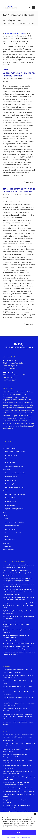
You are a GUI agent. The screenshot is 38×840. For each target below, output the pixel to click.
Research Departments (10, 448)
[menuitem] (28, 7)
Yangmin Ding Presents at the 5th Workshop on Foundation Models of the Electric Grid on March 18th (17, 716)
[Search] (28, 7)
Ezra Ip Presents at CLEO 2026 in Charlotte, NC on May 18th (18, 699)
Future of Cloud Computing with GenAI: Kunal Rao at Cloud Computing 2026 (18, 704)
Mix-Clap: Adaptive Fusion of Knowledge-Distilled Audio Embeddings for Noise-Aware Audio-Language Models (19, 605)
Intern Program (10, 540)
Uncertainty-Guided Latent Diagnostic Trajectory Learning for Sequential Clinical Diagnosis (17, 648)
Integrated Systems (11, 455)
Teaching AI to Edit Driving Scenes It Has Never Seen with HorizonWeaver (19, 745)
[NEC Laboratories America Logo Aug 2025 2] (16, 7)
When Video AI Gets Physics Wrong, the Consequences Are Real (15, 756)
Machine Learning (10, 459)
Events (5, 515)
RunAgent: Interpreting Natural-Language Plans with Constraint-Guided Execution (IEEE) (19, 585)
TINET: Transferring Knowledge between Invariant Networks (19, 190)
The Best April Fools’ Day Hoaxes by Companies (17, 811)
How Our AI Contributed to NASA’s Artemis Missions (18, 791)
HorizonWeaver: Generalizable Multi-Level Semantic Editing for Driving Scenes (19, 653)
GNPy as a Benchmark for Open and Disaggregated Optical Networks (18, 617)
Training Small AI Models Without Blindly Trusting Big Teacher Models (19, 778)
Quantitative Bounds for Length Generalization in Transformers (18, 631)
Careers (5, 536)
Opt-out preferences (13, 837)
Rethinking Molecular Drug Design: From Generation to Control (19, 795)
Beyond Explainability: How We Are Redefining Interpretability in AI (17, 807)
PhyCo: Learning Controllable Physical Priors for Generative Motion (17, 612)
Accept (19, 832)
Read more (29, 182)
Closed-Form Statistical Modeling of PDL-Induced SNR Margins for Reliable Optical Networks (17, 580)
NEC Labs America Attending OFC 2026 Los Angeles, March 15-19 (18, 723)
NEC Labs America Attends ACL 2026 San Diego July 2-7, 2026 (19, 682)
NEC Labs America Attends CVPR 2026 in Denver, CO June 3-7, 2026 (18, 693)
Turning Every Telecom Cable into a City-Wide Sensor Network (16, 750)
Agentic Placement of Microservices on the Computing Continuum (16, 636)
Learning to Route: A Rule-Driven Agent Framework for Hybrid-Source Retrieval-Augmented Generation (18, 642)
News (4, 512)
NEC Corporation (10, 529)
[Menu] (32, 7)
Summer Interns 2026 (9, 740)
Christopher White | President (14, 522)
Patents (5, 491)
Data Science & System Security (15, 452)
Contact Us (6, 543)
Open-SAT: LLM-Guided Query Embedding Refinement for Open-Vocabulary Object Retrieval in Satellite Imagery (19, 573)
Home (4, 445)
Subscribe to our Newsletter (13, 533)
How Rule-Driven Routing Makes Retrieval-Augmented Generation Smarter (16, 783)
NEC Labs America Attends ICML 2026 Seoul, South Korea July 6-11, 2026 (18, 676)
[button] (35, 814)
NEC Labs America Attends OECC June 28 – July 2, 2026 (17, 687)
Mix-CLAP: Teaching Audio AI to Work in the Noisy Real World (17, 761)
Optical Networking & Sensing (14, 466)
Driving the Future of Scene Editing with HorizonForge (15, 801)
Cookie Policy (7, 546)
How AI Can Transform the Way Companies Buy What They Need (17, 767)
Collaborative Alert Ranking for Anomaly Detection (19, 74)
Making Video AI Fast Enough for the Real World (17, 788)
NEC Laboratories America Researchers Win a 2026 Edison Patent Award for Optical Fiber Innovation (18, 736)
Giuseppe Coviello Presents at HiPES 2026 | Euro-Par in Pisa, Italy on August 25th (18, 671)
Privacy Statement (25, 837)
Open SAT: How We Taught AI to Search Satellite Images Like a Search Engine (17, 772)
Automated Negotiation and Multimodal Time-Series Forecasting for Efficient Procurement (18, 566)
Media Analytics (10, 462)
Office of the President (12, 525)
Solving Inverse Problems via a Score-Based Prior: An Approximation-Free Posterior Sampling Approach (18, 624)
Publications (19, 79)
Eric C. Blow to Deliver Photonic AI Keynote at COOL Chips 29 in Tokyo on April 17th (18, 710)
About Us (5, 519)
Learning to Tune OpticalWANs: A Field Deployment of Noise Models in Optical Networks (18, 598)
